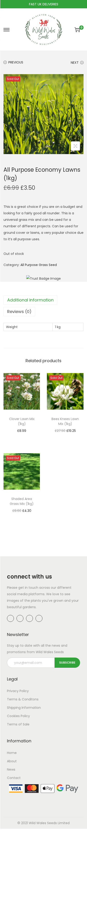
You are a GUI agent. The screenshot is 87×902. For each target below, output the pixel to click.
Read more (24, 437)
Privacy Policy (18, 691)
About (12, 761)
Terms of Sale (18, 724)
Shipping (14, 707)
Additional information (30, 300)
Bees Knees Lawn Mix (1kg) (65, 421)
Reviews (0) (19, 311)
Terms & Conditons (23, 699)
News (11, 769)
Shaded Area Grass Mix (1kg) (22, 501)
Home (12, 752)
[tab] (43, 300)
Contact (14, 777)
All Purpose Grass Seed (38, 265)
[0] (77, 29)
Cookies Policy (18, 716)
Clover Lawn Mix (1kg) (22, 421)
